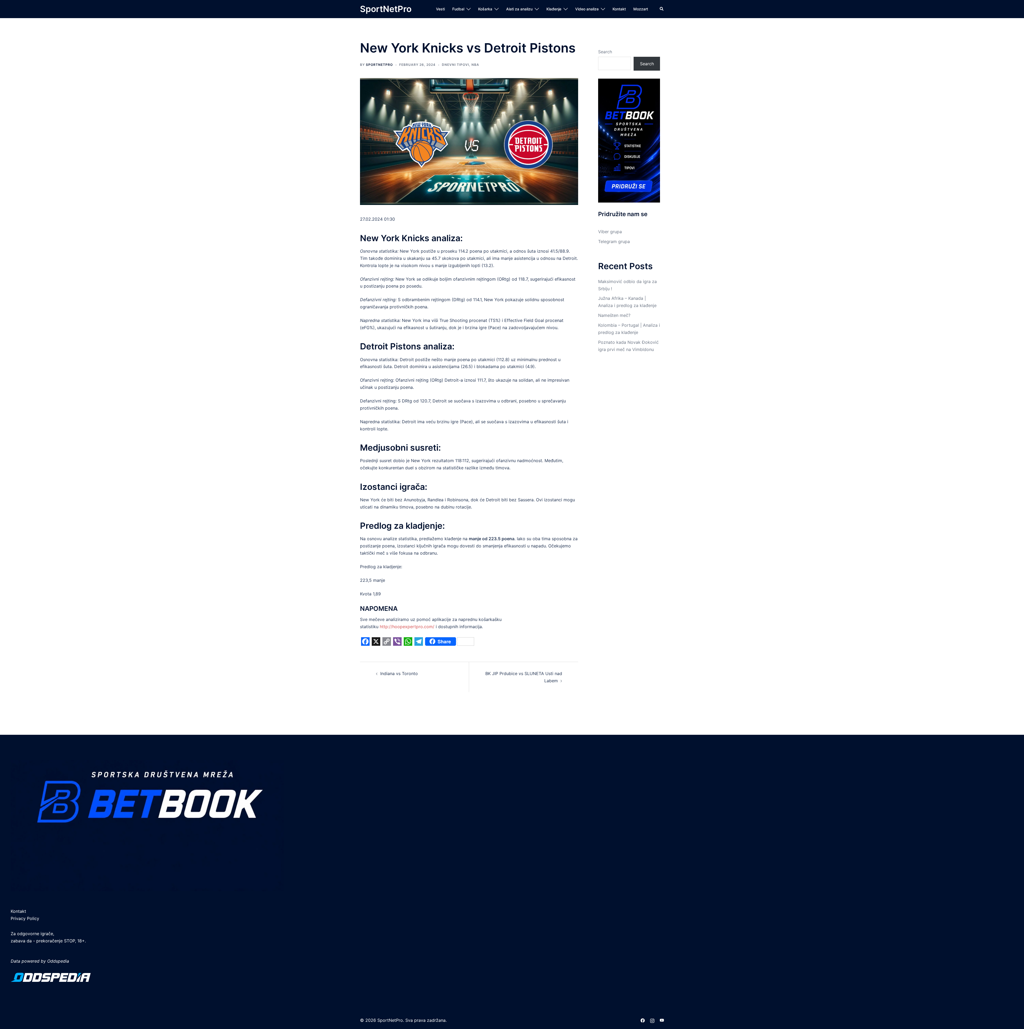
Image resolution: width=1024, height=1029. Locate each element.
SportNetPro (385, 9)
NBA (475, 65)
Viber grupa (610, 231)
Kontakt (619, 9)
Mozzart (640, 9)
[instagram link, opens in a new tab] (652, 1020)
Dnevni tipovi (455, 65)
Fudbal (458, 9)
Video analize (587, 9)
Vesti (440, 9)
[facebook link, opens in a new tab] (643, 1020)
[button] (662, 9)
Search (605, 51)
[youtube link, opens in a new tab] (662, 1020)
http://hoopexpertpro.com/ (407, 626)
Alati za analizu (519, 9)
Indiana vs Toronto (399, 673)
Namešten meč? (614, 315)
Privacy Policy (25, 918)
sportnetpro (379, 65)
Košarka (485, 9)
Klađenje (553, 9)
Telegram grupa (614, 241)
